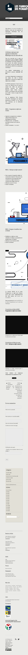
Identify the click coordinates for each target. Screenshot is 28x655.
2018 (7, 503)
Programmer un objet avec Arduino (13, 335)
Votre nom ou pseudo (10, 409)
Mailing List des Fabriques (10, 560)
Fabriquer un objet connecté (12, 368)
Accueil (14, 28)
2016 (7, 507)
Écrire (10, 641)
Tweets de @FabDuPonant (11, 484)
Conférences (8, 477)
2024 (7, 493)
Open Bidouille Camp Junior (10, 576)
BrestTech (7, 588)
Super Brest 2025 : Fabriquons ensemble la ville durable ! (9, 542)
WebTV (18, 588)
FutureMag (13, 585)
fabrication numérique (8, 586)
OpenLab (8, 479)
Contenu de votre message (11, 425)
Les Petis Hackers (18, 585)
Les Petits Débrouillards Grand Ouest (12, 599)
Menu (26, 1)
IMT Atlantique (8, 601)
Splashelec (15, 590)
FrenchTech (10, 590)
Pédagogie (11, 588)
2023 (7, 495)
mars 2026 (8, 490)
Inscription (16, 125)
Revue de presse (8, 568)
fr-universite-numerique (10, 336)
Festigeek (18, 589)
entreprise (18, 590)
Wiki (6, 559)
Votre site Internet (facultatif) (11, 423)
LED (17, 586)
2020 (7, 500)
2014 (7, 510)
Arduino (15, 589)
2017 (7, 505)
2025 (7, 491)
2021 (7, 498)
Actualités (19, 28)
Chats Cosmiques (8, 585)
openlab (6, 590)
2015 (7, 508)
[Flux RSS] (16, 639)
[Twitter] (18, 639)
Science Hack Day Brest (9, 575)
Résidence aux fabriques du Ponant (10, 386)
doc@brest (7, 589)
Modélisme (11, 589)
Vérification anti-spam (10, 447)
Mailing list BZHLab (9, 561)
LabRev (14, 588)
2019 (7, 502)
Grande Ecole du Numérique (11, 476)
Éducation (8, 481)
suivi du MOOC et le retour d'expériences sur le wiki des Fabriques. (14, 302)
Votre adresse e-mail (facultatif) (12, 416)
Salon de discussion (9, 563)
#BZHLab (20, 586)
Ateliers (7, 474)
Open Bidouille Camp (9, 573)
